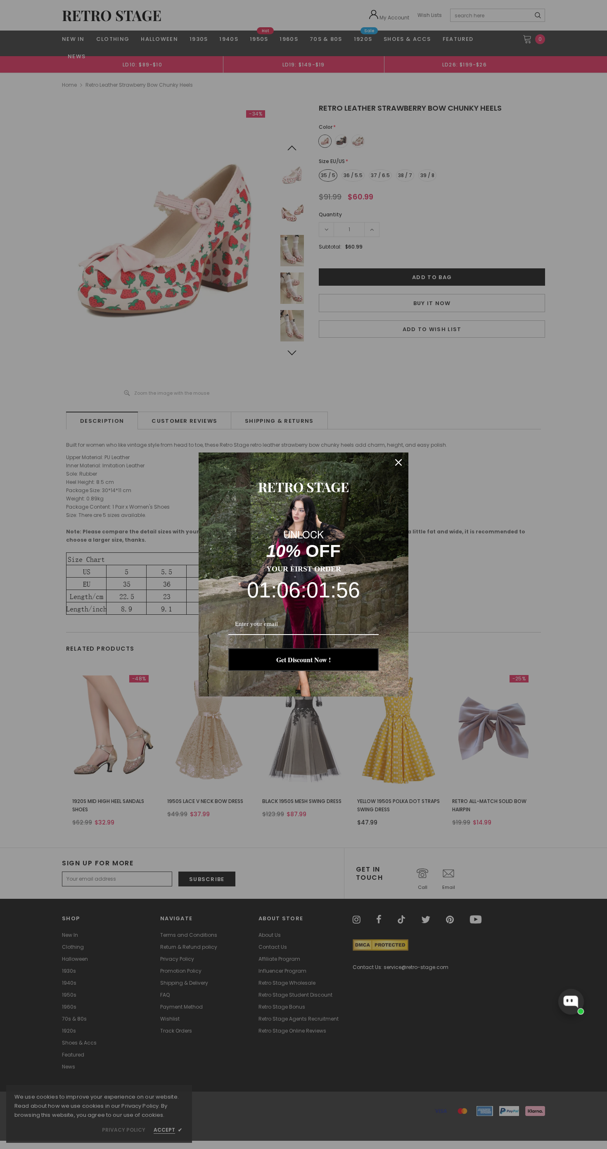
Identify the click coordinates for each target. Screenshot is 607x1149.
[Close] (398, 462)
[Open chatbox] (571, 1001)
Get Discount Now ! (303, 659)
